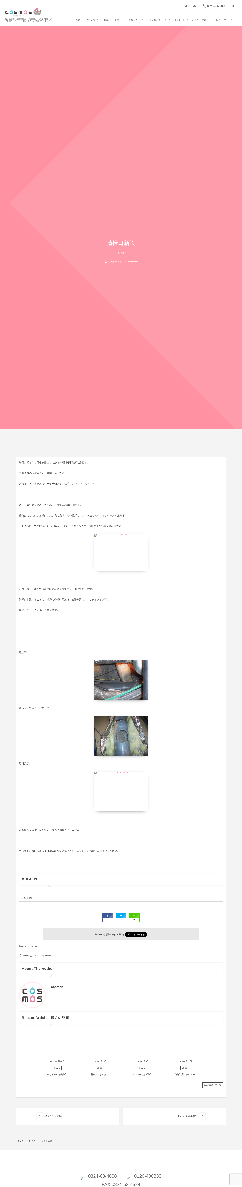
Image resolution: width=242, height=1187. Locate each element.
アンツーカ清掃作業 (142, 1074)
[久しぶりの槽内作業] (57, 1044)
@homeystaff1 (113, 934)
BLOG (121, 253)
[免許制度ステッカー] (184, 1044)
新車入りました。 (100, 1074)
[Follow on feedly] (194, 6)
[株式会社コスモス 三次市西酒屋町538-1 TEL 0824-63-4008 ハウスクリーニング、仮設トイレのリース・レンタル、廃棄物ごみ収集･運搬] (23, 12)
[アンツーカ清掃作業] (142, 1044)
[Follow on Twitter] (185, 6)
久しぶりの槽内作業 (57, 1074)
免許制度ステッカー (185, 1074)
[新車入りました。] (99, 1044)
